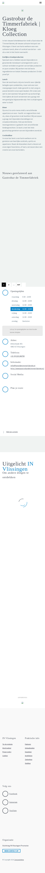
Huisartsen (28, 752)
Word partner (6, 748)
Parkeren (28, 744)
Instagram (13, 802)
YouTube (13, 811)
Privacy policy (6, 752)
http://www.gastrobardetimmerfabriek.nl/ (27, 368)
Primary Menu (40, 2)
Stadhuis (28, 763)
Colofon (5, 756)
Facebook (13, 794)
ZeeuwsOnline (19, 860)
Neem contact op (11, 851)
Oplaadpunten (29, 748)
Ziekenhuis (28, 760)
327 (18, 285)
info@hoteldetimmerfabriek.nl (22, 365)
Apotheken (28, 756)
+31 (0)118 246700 (17, 356)
